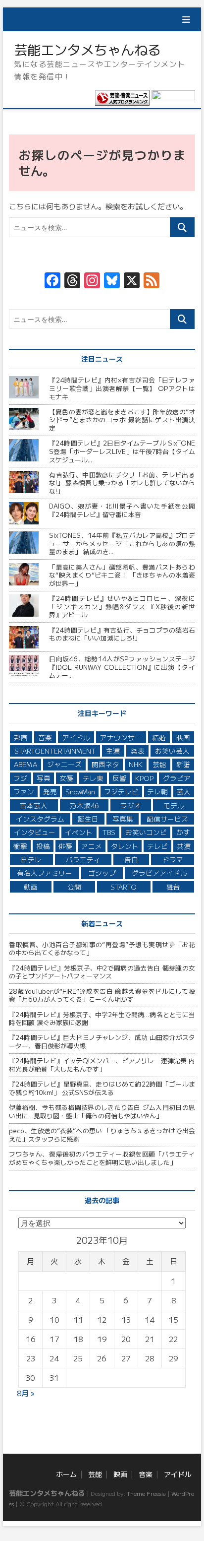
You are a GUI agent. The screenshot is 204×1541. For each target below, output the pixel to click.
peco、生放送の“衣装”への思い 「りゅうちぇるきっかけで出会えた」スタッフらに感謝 (102, 1135)
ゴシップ (102, 873)
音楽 (134, 105)
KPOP (144, 778)
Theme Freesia (146, 1493)
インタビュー (34, 832)
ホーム (138, 42)
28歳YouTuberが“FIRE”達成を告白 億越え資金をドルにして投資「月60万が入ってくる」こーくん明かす (102, 995)
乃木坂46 (84, 805)
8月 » (25, 1393)
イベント (79, 832)
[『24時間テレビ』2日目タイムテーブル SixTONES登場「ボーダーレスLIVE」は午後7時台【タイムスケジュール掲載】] (25, 450)
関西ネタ (105, 764)
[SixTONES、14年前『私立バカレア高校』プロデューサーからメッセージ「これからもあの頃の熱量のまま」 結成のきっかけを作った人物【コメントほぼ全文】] (25, 542)
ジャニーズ (64, 764)
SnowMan (80, 791)
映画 (134, 84)
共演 (184, 846)
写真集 (122, 819)
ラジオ (130, 805)
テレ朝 (157, 791)
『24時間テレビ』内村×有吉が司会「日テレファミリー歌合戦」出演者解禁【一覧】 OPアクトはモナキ (122, 388)
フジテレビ (121, 791)
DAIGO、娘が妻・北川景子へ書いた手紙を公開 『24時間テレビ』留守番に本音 (122, 510)
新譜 (183, 764)
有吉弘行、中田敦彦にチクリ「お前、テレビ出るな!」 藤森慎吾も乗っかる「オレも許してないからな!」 (122, 483)
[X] (132, 280)
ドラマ (172, 859)
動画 (31, 887)
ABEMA (25, 764)
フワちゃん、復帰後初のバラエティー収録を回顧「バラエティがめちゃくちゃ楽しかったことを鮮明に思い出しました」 (102, 1158)
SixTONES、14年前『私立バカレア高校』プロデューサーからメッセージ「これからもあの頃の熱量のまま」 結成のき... (122, 543)
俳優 (65, 846)
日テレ (31, 859)
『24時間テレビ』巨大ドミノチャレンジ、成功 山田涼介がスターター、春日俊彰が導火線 (102, 1041)
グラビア (177, 778)
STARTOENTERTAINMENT (55, 751)
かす (183, 832)
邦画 (21, 737)
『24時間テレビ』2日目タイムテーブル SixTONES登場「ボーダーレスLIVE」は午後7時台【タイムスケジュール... (122, 451)
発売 (50, 791)
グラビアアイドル (159, 873)
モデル (173, 805)
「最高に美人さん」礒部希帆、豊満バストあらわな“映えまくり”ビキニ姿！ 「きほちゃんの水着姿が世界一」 (122, 575)
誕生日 (88, 819)
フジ (20, 778)
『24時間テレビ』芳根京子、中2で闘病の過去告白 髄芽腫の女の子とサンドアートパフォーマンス (102, 972)
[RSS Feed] (151, 280)
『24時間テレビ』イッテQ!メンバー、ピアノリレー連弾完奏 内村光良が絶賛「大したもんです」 (102, 1065)
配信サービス (167, 819)
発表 (138, 751)
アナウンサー (121, 737)
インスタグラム (40, 819)
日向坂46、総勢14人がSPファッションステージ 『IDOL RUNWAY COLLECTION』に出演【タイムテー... (122, 667)
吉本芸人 (34, 805)
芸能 (134, 63)
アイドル (141, 125)
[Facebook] (52, 280)
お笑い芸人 (172, 751)
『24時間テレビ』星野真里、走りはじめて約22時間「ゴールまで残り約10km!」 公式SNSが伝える (102, 1088)
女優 (66, 778)
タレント (125, 846)
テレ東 (93, 778)
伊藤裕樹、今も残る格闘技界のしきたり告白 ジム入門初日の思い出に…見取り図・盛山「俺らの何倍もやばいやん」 (102, 1111)
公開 (74, 887)
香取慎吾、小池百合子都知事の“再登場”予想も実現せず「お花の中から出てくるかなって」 (102, 949)
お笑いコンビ (146, 832)
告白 (131, 859)
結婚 (159, 737)
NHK (136, 764)
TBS (108, 832)
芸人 (184, 791)
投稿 (43, 846)
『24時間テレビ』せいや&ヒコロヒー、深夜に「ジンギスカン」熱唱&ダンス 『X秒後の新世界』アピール (122, 606)
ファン (23, 791)
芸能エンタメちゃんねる (87, 49)
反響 (119, 778)
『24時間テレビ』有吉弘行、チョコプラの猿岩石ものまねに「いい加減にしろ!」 (122, 634)
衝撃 (20, 846)
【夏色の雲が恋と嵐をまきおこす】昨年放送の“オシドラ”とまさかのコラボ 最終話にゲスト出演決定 (122, 420)
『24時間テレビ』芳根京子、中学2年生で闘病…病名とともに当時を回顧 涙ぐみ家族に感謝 (102, 1018)
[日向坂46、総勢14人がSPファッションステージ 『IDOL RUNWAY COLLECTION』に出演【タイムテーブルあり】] (25, 666)
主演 (113, 751)
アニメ (91, 846)
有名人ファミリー (44, 873)
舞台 (173, 887)
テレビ (157, 846)
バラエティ (83, 859)
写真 (44, 778)
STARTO (123, 887)
